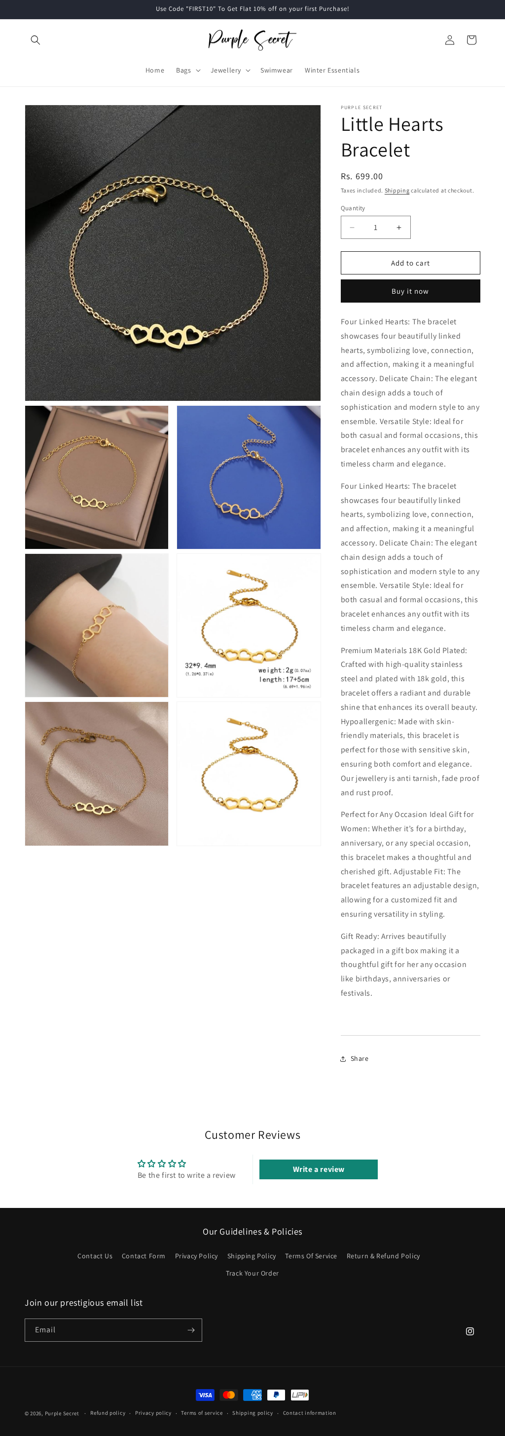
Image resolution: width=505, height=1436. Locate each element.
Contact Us (94, 1255)
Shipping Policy (251, 1255)
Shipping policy (252, 1412)
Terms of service (201, 1412)
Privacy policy (153, 1412)
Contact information (309, 1412)
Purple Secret (62, 1413)
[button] (35, 40)
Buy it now (410, 291)
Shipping (397, 190)
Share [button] (360, 1058)
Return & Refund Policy (383, 1255)
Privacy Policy (196, 1255)
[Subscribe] (191, 1330)
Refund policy (107, 1412)
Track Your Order (252, 1273)
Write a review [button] (319, 1169)
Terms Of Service (311, 1255)
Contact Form (144, 1255)
